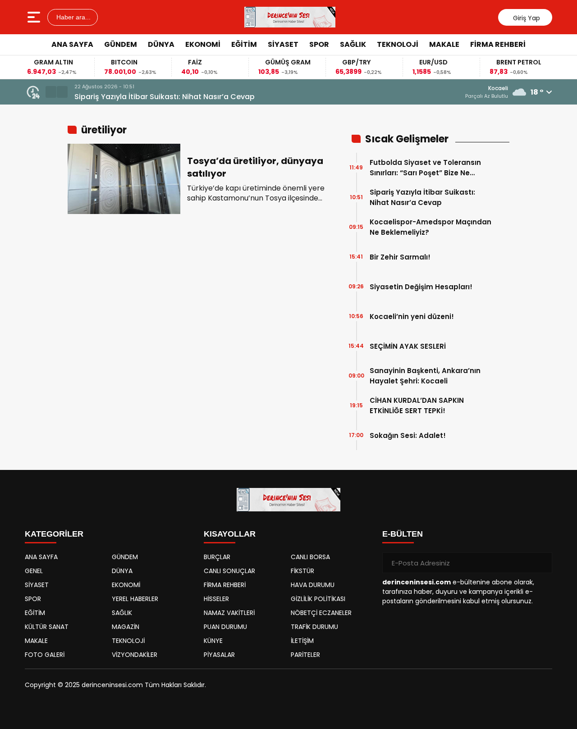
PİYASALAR (219, 654)
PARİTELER (305, 654)
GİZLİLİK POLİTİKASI (318, 598)
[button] (51, 92)
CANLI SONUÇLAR (229, 570)
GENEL (34, 570)
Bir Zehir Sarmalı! (400, 257)
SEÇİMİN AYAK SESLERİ (408, 346)
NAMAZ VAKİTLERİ (229, 612)
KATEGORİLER (54, 533)
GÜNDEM (120, 44)
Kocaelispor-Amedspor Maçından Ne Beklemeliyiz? (430, 227)
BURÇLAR (217, 556)
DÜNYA (161, 44)
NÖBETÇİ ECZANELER (321, 612)
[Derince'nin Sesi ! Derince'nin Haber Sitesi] (289, 17)
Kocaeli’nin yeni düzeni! (412, 316)
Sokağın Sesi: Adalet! (408, 435)
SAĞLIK (353, 44)
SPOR (319, 44)
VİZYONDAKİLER (134, 654)
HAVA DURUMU (312, 584)
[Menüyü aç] (35, 17)
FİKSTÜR (302, 570)
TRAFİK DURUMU (314, 626)
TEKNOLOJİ (397, 44)
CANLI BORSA (310, 556)
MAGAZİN (125, 626)
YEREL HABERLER (135, 598)
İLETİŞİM (302, 640)
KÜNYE (213, 640)
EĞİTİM (244, 44)
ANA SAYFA (72, 44)
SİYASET (283, 44)
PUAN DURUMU (225, 626)
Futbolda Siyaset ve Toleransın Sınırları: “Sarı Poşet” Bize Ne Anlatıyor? (425, 168)
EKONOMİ (202, 44)
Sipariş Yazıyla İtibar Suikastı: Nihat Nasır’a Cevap (164, 96)
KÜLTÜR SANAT (47, 626)
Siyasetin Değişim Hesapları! (421, 287)
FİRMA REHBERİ (498, 44)
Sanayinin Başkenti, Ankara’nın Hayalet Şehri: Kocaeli (425, 376)
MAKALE (444, 44)
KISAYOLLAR (230, 533)
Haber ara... (73, 17)
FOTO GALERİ (44, 654)
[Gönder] (541, 562)
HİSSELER (216, 598)
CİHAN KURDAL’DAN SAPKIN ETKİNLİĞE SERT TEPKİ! (417, 405)
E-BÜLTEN (402, 533)
